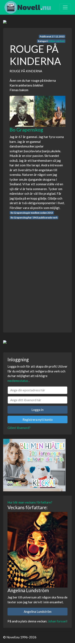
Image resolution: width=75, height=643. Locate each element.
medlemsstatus (18, 381)
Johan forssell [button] (57, 621)
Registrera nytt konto (37, 419)
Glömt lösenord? (19, 428)
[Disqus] (37, 272)
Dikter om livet (57, 41)
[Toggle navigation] (65, 7)
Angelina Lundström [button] (37, 611)
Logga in (37, 410)
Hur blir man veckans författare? (30, 502)
